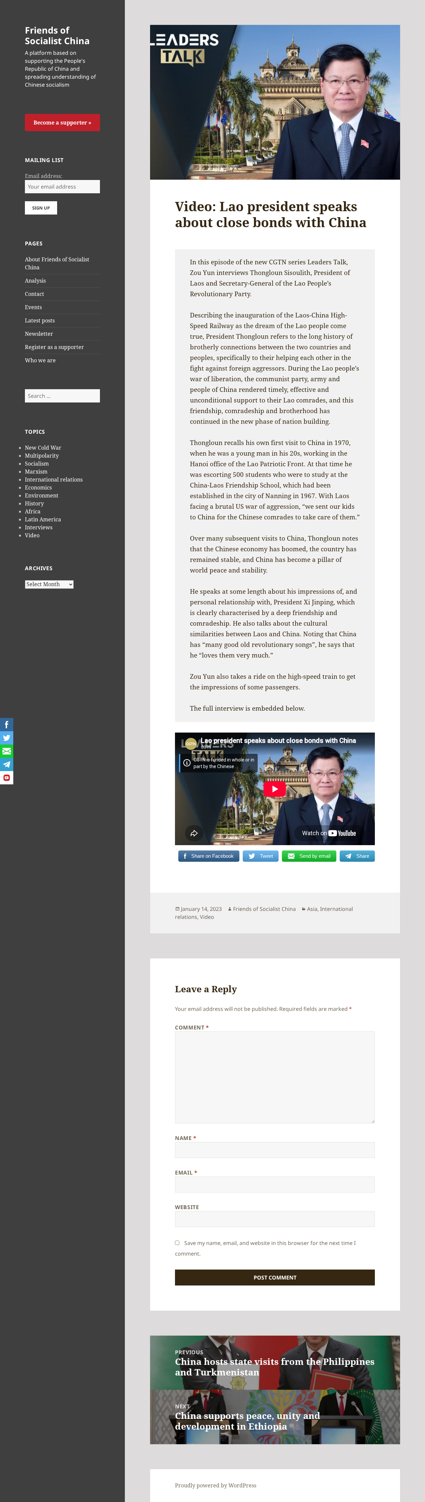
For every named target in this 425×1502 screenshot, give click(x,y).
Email (186, 1172)
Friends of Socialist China (57, 35)
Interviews (38, 527)
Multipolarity (42, 455)
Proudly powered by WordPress (215, 1485)
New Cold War (43, 447)
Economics (38, 487)
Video (32, 535)
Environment (41, 495)
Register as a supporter (54, 347)
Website (187, 1207)
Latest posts (40, 320)
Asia (312, 909)
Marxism (36, 471)
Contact (34, 294)
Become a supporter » (62, 122)
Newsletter (39, 333)
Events (33, 307)
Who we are (40, 360)
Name (186, 1138)
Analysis (35, 280)
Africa (33, 511)
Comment (192, 1027)
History (34, 503)
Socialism (37, 463)
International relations (54, 479)
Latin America (43, 519)
